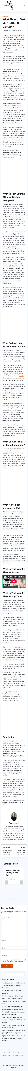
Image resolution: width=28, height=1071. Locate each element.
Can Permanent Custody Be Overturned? (7, 851)
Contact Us (7, 1053)
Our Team (21, 1053)
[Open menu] (24, 5)
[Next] (21, 883)
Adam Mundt (7, 30)
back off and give (11, 657)
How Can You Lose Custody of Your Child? (13, 872)
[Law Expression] (9, 5)
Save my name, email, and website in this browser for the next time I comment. (14, 960)
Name (4, 940)
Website (4, 955)
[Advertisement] (14, 175)
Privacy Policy (7, 1056)
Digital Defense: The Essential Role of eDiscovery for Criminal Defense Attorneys (13, 1038)
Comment (5, 918)
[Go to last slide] (6, 883)
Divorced (5, 16)
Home (14, 1053)
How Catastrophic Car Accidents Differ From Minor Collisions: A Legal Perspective (14, 985)
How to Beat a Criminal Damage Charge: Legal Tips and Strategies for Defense (13, 1020)
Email (4, 948)
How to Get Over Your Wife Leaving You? (21, 851)
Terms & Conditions (19, 1056)
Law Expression (13, 1065)
